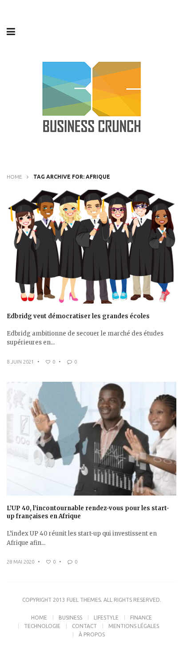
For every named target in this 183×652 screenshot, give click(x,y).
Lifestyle (106, 617)
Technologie (42, 626)
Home (14, 177)
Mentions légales (133, 626)
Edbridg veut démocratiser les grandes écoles (78, 316)
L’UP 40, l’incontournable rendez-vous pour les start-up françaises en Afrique (88, 512)
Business (70, 617)
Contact (84, 626)
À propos (92, 634)
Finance (141, 617)
